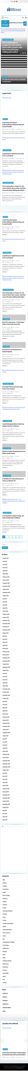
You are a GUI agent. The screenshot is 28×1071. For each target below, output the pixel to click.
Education (5, 898)
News (4, 954)
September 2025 (6, 592)
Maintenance (6, 948)
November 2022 (6, 689)
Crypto (4, 892)
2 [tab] (23, 53)
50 (17, 537)
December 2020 (6, 760)
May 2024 (5, 642)
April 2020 (5, 782)
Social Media (6, 973)
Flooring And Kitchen (7, 911)
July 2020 (5, 773)
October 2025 (6, 589)
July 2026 (5, 561)
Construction (7, 150)
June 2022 (5, 704)
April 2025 (5, 608)
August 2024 (6, 633)
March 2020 (5, 785)
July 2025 (5, 598)
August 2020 (6, 770)
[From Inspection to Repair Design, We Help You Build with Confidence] (14, 506)
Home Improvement (8, 183)
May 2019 (5, 816)
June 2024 (5, 639)
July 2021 (5, 739)
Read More (4, 234)
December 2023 (6, 658)
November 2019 (6, 798)
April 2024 (5, 645)
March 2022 (5, 714)
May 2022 (5, 707)
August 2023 (5, 670)
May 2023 (5, 679)
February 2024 (6, 651)
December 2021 (6, 723)
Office (4, 957)
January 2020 (6, 791)
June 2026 (5, 564)
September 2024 (6, 630)
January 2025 (6, 617)
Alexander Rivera (8, 129)
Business (5, 883)
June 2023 (5, 676)
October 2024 (6, 626)
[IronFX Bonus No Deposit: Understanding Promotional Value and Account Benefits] (14, 41)
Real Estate (6, 346)
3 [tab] (25, 53)
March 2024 (5, 648)
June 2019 (5, 813)
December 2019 (6, 795)
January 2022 (6, 720)
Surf (4, 979)
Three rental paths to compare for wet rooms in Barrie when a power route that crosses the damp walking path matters (13, 188)
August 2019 (5, 807)
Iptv (4, 939)
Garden (4, 920)
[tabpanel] (14, 41)
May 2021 (5, 745)
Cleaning (5, 886)
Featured (5, 77)
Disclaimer (5, 1000)
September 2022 (6, 695)
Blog (4, 880)
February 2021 (6, 754)
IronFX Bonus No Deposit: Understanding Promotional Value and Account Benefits (12, 49)
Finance (5, 44)
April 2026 (5, 570)
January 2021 (6, 757)
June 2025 (5, 602)
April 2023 (5, 683)
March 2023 (5, 686)
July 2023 (5, 673)
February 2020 (6, 788)
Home (4, 1011)
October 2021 (6, 729)
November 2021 (6, 726)
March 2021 (5, 751)
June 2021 (5, 742)
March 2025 (5, 611)
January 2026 (6, 580)
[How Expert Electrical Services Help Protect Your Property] (14, 377)
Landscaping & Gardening (9, 942)
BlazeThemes (20, 1067)
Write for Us (5, 1004)
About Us (5, 997)
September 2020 (6, 767)
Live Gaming (6, 319)
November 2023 (6, 661)
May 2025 (5, 605)
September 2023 (6, 667)
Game (4, 917)
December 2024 (6, 620)
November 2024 (6, 623)
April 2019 (5, 820)
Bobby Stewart (7, 327)
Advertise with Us (7, 1007)
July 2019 (5, 810)
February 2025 (6, 614)
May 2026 (5, 567)
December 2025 (6, 583)
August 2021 (5, 735)
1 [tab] (21, 53)
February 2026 (6, 577)
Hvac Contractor (6, 932)
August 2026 (6, 558)
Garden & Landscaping (8, 923)
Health (4, 926)
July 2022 (5, 701)
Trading (4, 982)
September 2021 (6, 732)
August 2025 (6, 595)
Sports (4, 976)
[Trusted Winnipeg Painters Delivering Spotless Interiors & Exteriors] (14, 414)
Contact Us (5, 993)
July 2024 (5, 636)
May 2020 (5, 779)
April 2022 (5, 711)
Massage (5, 951)
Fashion (4, 901)
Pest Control (6, 448)
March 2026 (5, 574)
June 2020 (5, 776)
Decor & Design (7, 421)
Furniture (5, 914)
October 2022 (6, 692)
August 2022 (5, 698)
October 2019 (6, 801)
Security (5, 970)
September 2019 (6, 804)
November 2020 (6, 764)
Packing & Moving (7, 961)
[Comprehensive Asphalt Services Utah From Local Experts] (14, 144)
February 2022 (6, 717)
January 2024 (6, 654)
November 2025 (6, 586)
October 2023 (6, 664)
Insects (4, 936)
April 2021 (5, 748)
